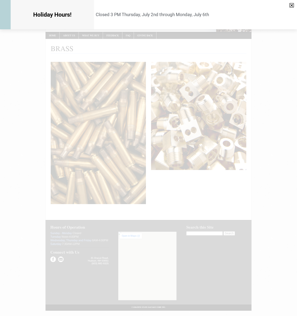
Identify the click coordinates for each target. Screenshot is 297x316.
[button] (292, 5)
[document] (148, 158)
